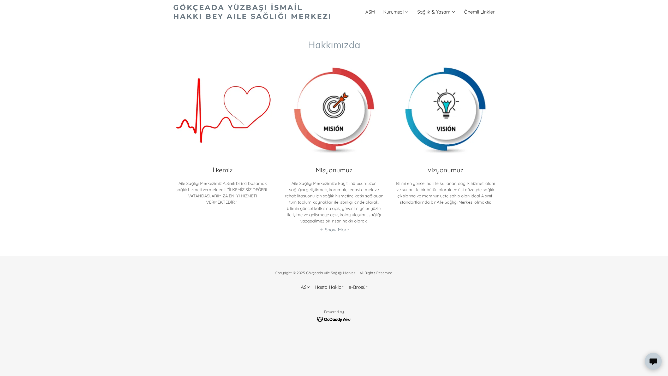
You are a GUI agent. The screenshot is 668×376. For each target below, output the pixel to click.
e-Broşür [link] (358, 287)
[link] (253, 17)
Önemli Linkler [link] (479, 12)
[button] (396, 12)
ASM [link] (370, 12)
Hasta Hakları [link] (329, 287)
